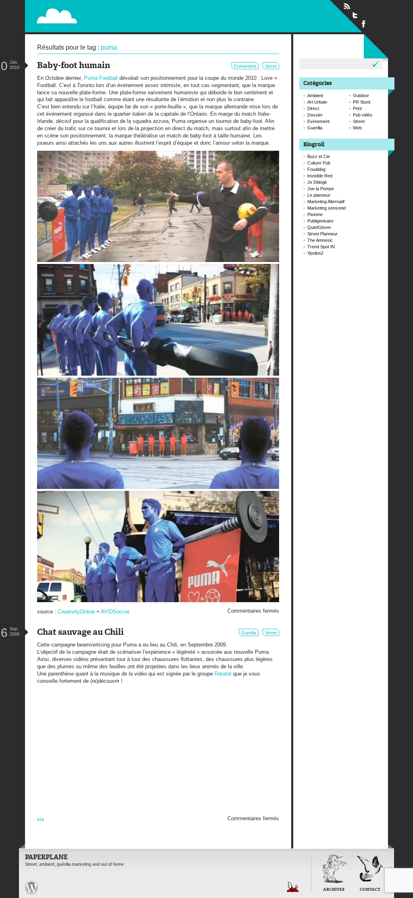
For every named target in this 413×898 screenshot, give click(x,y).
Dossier (315, 114)
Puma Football (101, 78)
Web (357, 127)
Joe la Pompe (320, 188)
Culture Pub (318, 162)
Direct (313, 108)
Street (271, 66)
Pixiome (315, 214)
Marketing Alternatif (325, 201)
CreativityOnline (76, 612)
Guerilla (248, 632)
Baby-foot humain (73, 66)
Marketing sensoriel (326, 208)
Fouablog (316, 169)
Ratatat (223, 674)
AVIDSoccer (115, 612)
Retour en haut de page (293, 887)
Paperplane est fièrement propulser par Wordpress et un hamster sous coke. (31, 887)
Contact (370, 890)
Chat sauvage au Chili (80, 632)
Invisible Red (319, 175)
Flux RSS (347, 6)
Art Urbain (317, 102)
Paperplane (107, 15)
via (40, 819)
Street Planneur (322, 233)
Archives (333, 890)
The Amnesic (320, 240)
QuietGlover (319, 227)
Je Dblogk (317, 182)
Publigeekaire (320, 220)
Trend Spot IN (321, 246)
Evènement (245, 66)
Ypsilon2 (315, 253)
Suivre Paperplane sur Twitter (355, 15)
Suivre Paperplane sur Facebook (364, 23)
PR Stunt (361, 102)
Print (357, 108)
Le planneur (318, 195)
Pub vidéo (362, 114)
